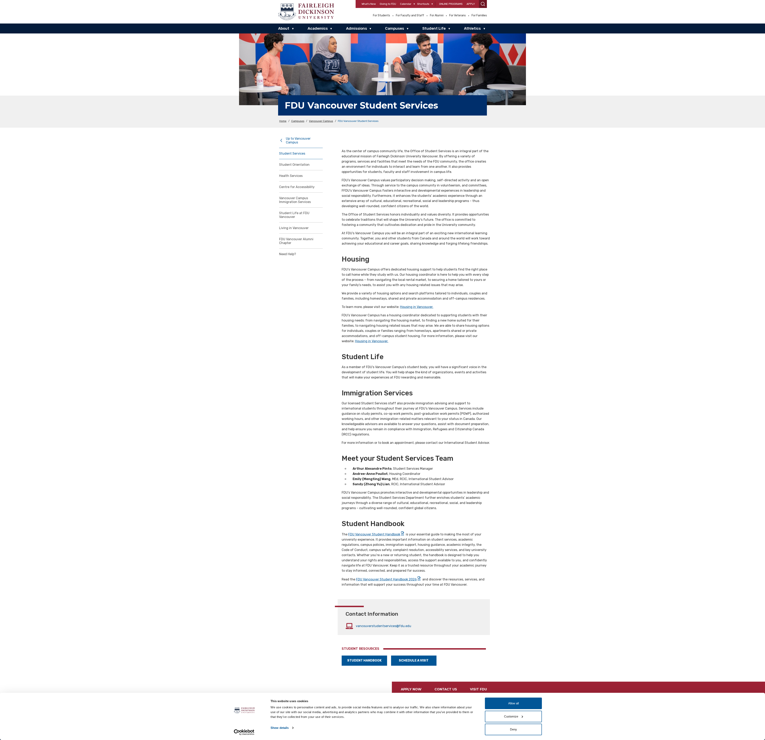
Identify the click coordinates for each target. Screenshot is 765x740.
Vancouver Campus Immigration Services (295, 200)
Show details (280, 727)
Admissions (356, 28)
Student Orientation (294, 165)
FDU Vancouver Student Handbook (374, 534)
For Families (479, 15)
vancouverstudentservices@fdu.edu (383, 626)
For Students (381, 15)
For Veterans (457, 15)
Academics (318, 28)
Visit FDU (478, 689)
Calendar (405, 3)
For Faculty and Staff (410, 15)
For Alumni (436, 15)
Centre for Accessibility (297, 187)
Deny (513, 729)
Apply (471, 3)
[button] (483, 4)
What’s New (369, 3)
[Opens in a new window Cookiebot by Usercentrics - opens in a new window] (244, 732)
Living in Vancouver (294, 228)
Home (282, 121)
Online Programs (451, 3)
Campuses (394, 28)
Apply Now (411, 689)
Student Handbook (364, 660)
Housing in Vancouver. (416, 307)
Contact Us (445, 689)
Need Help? (287, 254)
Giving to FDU (388, 3)
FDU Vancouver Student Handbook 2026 (386, 579)
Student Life (434, 28)
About (283, 28)
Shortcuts (423, 3)
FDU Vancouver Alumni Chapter (296, 241)
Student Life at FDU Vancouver (294, 215)
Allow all (513, 703)
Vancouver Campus (321, 121)
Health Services (291, 176)
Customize (511, 716)
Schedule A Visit (414, 660)
